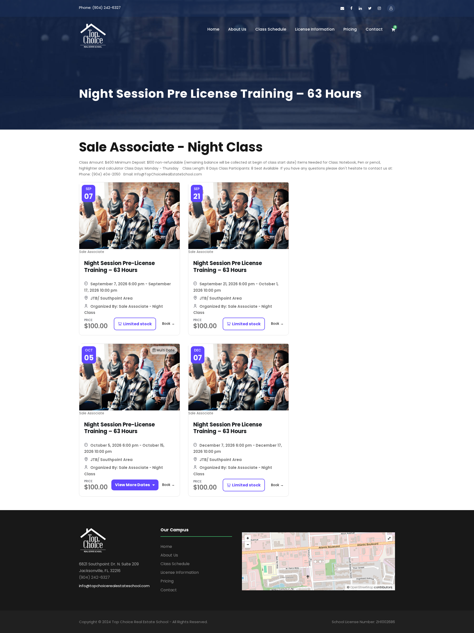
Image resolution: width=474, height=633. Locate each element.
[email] (342, 8)
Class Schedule (270, 29)
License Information (315, 29)
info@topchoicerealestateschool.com (114, 585)
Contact (374, 29)
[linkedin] (360, 8)
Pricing (350, 29)
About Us (237, 29)
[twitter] (370, 8)
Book (168, 323)
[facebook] (351, 8)
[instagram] (379, 8)
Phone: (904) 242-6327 (100, 7)
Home (213, 29)
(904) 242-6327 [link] (94, 577)
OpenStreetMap (361, 587)
